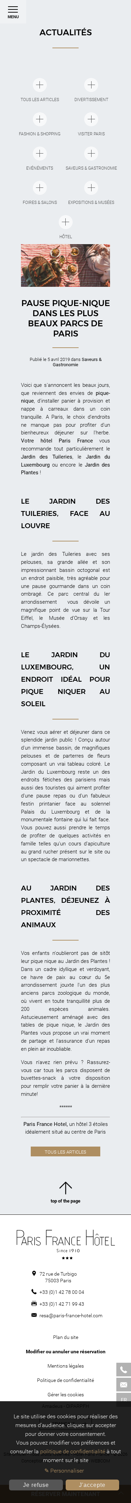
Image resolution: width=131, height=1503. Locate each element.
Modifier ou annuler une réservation (65, 1351)
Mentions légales (66, 1366)
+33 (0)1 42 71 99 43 (61, 1304)
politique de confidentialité (72, 1451)
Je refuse (36, 1485)
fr (124, 1400)
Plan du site (65, 1337)
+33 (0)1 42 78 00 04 (61, 1292)
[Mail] (123, 1384)
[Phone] (123, 1369)
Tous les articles (65, 1152)
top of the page (65, 1201)
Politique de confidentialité (65, 1380)
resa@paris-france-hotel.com (70, 1315)
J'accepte (92, 1485)
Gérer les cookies (66, 1394)
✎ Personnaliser (64, 1470)
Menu (13, 17)
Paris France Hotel (45, 1124)
